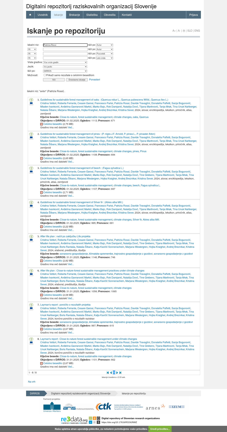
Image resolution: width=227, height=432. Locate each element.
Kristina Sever (126, 110)
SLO (189, 30)
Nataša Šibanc (48, 110)
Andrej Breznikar (108, 110)
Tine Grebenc (146, 175)
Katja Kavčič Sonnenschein (109, 247)
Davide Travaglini (140, 103)
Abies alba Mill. (151, 219)
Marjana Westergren (69, 110)
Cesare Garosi (85, 103)
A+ (174, 30)
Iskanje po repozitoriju (134, 393)
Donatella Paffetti (160, 103)
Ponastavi (94, 79)
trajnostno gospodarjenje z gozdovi (133, 253)
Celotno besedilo (52, 124)
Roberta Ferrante (67, 103)
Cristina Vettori (48, 103)
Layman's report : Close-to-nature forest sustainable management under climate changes (88, 339)
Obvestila (110, 15)
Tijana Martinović (148, 106)
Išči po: (31, 71)
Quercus (144, 117)
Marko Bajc (99, 106)
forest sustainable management (95, 117)
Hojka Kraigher (89, 110)
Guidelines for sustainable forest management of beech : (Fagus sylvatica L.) (82, 168)
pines (136, 151)
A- (179, 30)
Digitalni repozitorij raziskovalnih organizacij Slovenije (80, 393)
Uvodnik (43, 15)
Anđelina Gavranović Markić (76, 106)
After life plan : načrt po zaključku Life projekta (65, 236)
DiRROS (35, 393)
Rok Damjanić (114, 106)
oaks (135, 117)
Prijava (193, 15)
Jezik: (30, 66)
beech (136, 185)
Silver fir (137, 219)
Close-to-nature (68, 117)
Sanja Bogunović (181, 103)
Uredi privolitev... (160, 429)
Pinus (143, 151)
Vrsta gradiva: (34, 62)
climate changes (123, 117)
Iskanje (58, 15)
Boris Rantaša (67, 247)
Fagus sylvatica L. (150, 185)
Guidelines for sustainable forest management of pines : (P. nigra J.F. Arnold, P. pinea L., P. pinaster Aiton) (97, 134)
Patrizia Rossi (122, 103)
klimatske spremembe (101, 253)
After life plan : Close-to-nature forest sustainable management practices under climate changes (92, 270)
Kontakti (127, 15)
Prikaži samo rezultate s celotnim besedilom (70, 75)
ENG (197, 30)
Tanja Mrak (165, 106)
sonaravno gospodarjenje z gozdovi (173, 253)
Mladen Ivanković (49, 106)
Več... (71, 127)
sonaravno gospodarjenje (74, 253)
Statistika (92, 15)
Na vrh (31, 381)
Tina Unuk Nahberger (184, 106)
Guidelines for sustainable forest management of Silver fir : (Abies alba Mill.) (81, 202)
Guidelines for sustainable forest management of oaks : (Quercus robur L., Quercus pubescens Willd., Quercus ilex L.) (104, 99)
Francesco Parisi (104, 103)
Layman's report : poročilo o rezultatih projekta (65, 304)
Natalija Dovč (130, 106)
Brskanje (74, 15)
